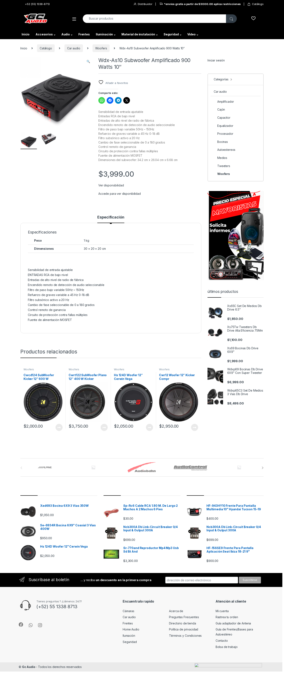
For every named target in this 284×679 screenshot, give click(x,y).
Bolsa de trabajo (227, 647)
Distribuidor (145, 4)
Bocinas (222, 142)
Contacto (222, 640)
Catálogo (258, 4)
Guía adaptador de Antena (233, 623)
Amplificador (225, 101)
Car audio (73, 48)
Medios (222, 158)
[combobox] (154, 18)
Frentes (84, 34)
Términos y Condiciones (185, 635)
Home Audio (131, 629)
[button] (88, 61)
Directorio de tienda (182, 623)
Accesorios (44, 34)
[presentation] (263, 467)
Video (191, 34)
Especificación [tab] (110, 217)
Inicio (26, 34)
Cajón (221, 109)
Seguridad (171, 34)
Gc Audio (28, 667)
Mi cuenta (222, 611)
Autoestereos (226, 149)
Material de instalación (138, 34)
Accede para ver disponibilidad (119, 193)
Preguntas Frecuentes (184, 617)
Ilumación (129, 635)
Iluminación (104, 34)
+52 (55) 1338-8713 (37, 4)
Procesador (225, 133)
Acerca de (176, 611)
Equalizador (225, 125)
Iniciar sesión (216, 60)
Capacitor (223, 117)
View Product (57, 427)
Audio (65, 34)
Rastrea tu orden (227, 617)
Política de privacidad (183, 629)
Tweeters (223, 166)
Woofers (101, 48)
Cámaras (128, 611)
